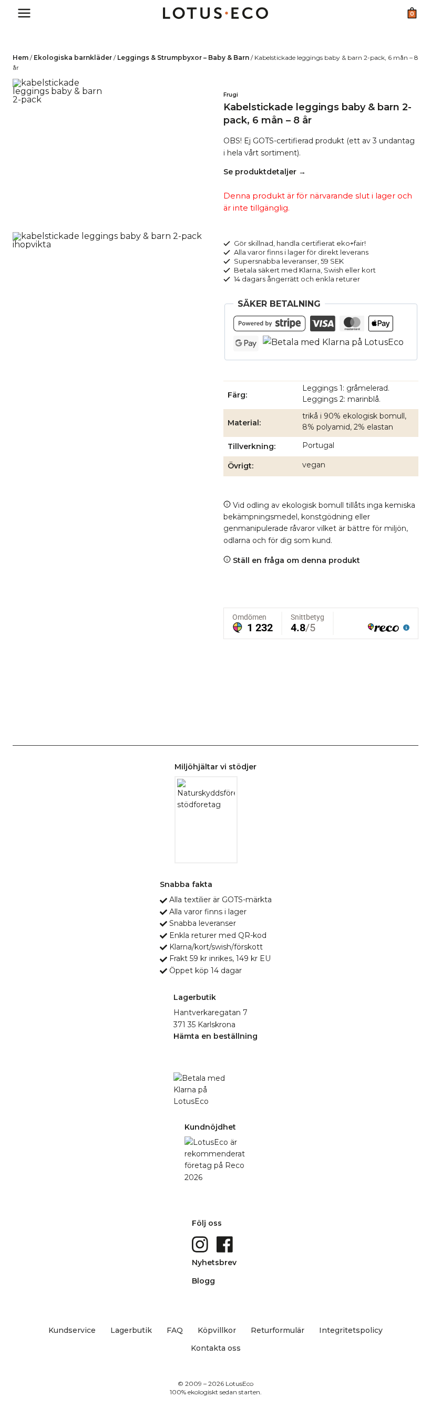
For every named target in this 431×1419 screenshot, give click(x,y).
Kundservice (72, 1330)
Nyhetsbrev (214, 1262)
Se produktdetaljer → (264, 171)
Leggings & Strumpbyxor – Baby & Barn (183, 57)
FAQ (175, 1330)
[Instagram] (201, 1244)
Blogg (203, 1281)
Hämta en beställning (215, 1036)
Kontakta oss (216, 1348)
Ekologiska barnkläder (73, 57)
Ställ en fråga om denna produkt (295, 560)
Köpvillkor (217, 1330)
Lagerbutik (131, 1330)
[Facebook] (226, 1244)
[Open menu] (24, 13)
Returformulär (277, 1330)
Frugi (230, 94)
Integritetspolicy (351, 1330)
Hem (20, 57)
